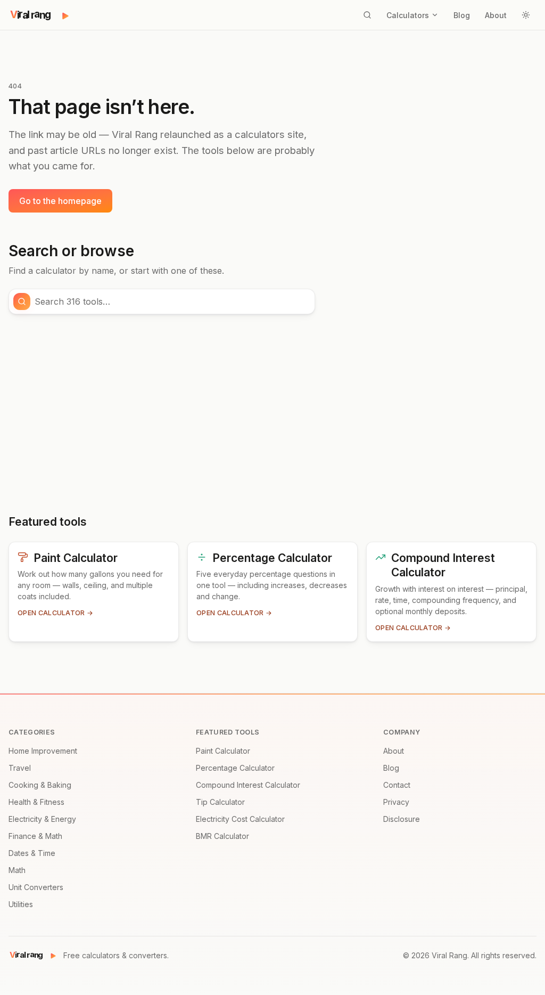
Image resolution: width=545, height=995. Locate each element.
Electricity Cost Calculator (240, 818)
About (496, 15)
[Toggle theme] (525, 15)
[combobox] (171, 301)
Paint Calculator (223, 750)
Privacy (396, 801)
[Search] (367, 15)
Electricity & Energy (42, 818)
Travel (20, 767)
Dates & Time (32, 853)
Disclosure (401, 818)
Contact (396, 784)
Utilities (21, 904)
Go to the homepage (60, 200)
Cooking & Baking (40, 784)
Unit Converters (36, 887)
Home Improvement (43, 750)
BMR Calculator (222, 836)
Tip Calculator (220, 801)
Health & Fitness (36, 801)
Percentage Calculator (235, 767)
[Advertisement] (272, 414)
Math (17, 870)
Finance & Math (35, 836)
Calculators (407, 15)
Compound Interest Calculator (248, 784)
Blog (461, 15)
